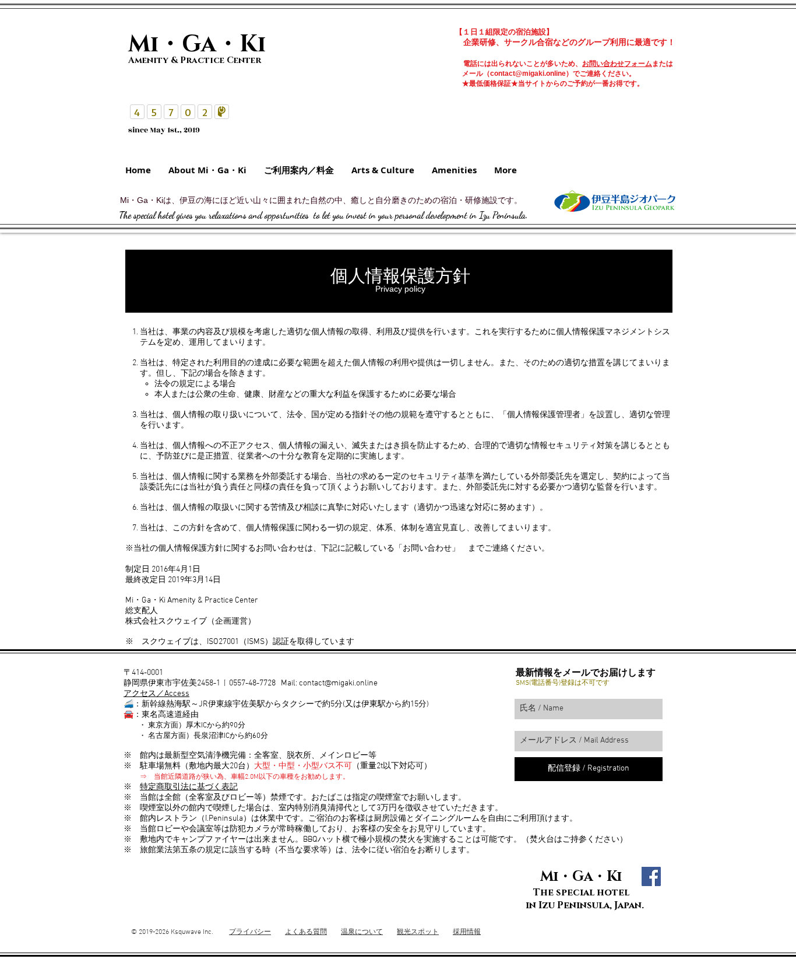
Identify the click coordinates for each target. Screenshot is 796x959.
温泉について (362, 932)
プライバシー (250, 932)
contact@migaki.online (528, 73)
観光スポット (418, 932)
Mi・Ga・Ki (581, 876)
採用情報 (467, 932)
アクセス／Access (156, 694)
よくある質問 (306, 932)
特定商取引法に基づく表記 (189, 787)
